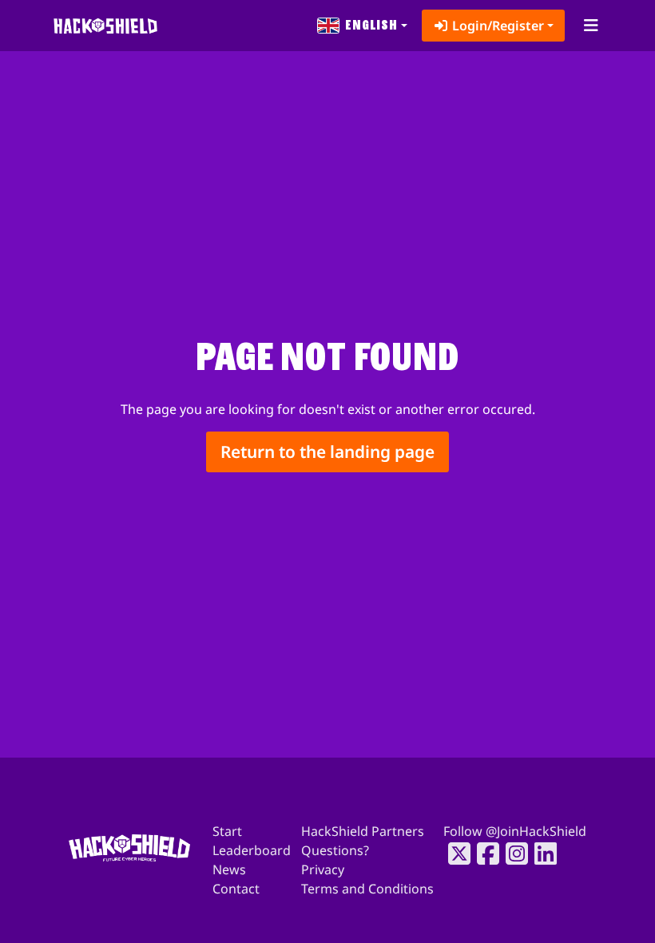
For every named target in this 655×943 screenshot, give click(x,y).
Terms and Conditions (367, 888)
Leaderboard (251, 850)
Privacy (322, 869)
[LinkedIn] (541, 853)
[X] (454, 853)
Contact (236, 888)
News (229, 869)
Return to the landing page (327, 451)
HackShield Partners (362, 831)
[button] (362, 25)
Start (227, 831)
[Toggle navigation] (590, 25)
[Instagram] (512, 853)
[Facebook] (483, 853)
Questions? (335, 850)
